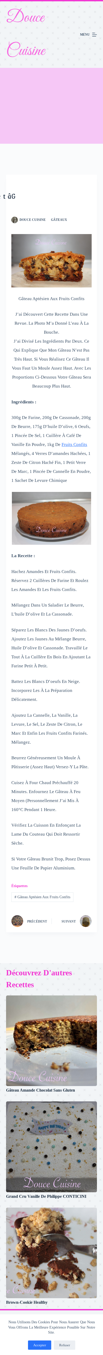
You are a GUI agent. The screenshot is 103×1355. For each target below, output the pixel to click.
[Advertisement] (51, 106)
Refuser (64, 1345)
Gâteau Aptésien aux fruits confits (42, 897)
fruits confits (74, 444)
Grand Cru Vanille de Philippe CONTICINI (46, 1196)
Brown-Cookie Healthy (27, 1302)
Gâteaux (59, 220)
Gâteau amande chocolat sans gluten (40, 1090)
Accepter (39, 1345)
